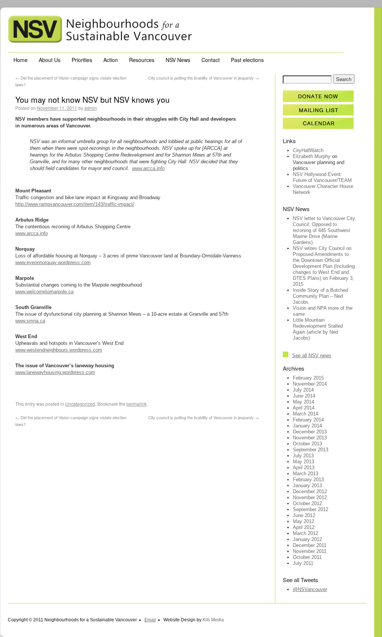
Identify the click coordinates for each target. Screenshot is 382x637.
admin (90, 108)
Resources (141, 60)
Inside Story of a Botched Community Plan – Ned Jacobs (320, 296)
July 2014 (303, 390)
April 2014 (303, 408)
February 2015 (308, 378)
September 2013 (310, 449)
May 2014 (303, 402)
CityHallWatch (308, 150)
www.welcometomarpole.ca (44, 291)
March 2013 (305, 473)
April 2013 (303, 467)
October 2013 (307, 443)
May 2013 (303, 461)
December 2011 (309, 545)
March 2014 (305, 414)
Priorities (82, 60)
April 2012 (303, 527)
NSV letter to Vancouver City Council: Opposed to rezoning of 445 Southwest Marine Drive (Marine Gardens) (324, 230)
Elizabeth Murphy (312, 156)
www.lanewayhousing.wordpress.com (55, 372)
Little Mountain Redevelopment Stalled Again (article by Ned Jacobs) (318, 329)
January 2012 (307, 539)
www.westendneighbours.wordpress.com (58, 350)
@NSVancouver (310, 589)
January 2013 (307, 485)
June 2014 (304, 396)
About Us (49, 60)
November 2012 (310, 497)
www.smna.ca (30, 321)
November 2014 (310, 384)
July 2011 (303, 563)
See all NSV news (311, 355)
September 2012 (310, 509)
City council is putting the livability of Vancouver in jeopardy (203, 78)
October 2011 (307, 557)
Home (20, 60)
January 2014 (307, 426)
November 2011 (309, 551)
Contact (210, 60)
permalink (136, 404)
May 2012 (303, 521)
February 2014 (308, 420)
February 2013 (308, 479)
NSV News (178, 60)
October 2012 (307, 503)
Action (110, 60)
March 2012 (305, 533)
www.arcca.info (148, 168)
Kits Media (213, 619)
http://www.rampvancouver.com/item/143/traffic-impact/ (74, 204)
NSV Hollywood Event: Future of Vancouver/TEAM (322, 177)
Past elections (247, 60)
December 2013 (310, 432)
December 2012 (310, 491)
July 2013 (303, 455)
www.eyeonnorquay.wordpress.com (53, 262)
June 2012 (304, 515)
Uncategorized (80, 404)
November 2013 (310, 437)
